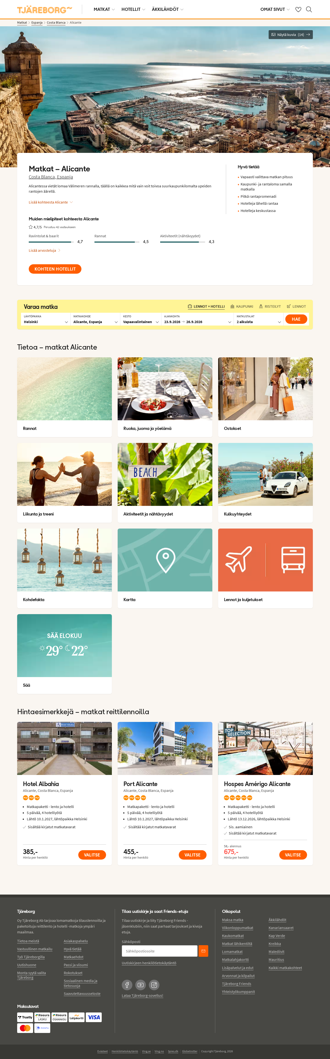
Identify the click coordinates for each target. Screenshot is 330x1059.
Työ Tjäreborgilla (31, 956)
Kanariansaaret (281, 927)
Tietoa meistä (28, 940)
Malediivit (276, 951)
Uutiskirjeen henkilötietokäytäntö (149, 962)
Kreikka (275, 943)
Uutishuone (26, 964)
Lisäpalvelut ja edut (237, 967)
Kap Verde (277, 935)
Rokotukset (73, 972)
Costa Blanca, (43, 177)
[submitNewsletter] (203, 951)
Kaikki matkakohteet (285, 967)
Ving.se (146, 1051)
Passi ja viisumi (76, 964)
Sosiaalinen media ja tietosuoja (80, 983)
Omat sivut (272, 9)
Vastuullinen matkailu (34, 948)
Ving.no (159, 1051)
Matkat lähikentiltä (237, 943)
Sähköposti (131, 941)
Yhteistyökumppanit (238, 991)
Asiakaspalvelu (76, 940)
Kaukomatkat (233, 935)
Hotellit (131, 9)
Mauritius (276, 959)
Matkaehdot (73, 956)
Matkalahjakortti (235, 959)
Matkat (102, 9)
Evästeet (102, 1051)
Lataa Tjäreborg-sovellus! (142, 995)
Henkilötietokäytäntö (125, 1051)
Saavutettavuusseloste (82, 993)
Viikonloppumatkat (237, 927)
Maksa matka (232, 919)
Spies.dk (173, 1051)
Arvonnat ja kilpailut (238, 975)
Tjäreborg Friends (236, 983)
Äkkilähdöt (165, 9)
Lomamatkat (232, 951)
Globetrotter (189, 1051)
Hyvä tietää (72, 948)
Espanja (65, 177)
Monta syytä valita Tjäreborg (31, 975)
